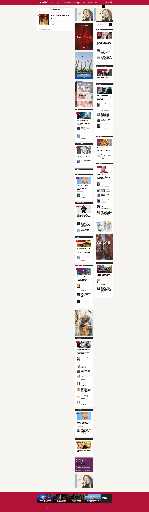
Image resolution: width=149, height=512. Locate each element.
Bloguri (84, 2)
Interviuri (99, 33)
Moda (40, 15)
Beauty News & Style (80, 206)
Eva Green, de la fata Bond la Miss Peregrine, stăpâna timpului (106, 125)
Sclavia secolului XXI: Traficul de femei (45, 501)
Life (77, 178)
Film (98, 87)
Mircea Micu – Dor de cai (93, 500)
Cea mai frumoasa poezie (101, 69)
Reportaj (39, 495)
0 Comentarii (50, 29)
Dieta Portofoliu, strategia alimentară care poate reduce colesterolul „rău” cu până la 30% (103, 149)
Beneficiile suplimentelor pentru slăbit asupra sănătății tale (106, 155)
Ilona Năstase (100, 100)
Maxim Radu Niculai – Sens (102, 77)
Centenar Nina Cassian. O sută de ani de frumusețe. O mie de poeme (86, 376)
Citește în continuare (54, 26)
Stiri (70, 495)
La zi (74, 2)
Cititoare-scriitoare (80, 442)
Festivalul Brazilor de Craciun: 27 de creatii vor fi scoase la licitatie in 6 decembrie (60, 16)
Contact (95, 2)
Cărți (78, 341)
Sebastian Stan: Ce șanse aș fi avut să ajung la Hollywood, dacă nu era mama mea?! (106, 114)
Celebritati (53, 2)
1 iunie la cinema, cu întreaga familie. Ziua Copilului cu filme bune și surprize (86, 136)
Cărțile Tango (89, 2)
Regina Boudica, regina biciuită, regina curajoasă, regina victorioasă (86, 161)
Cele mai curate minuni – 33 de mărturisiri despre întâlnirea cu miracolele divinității (86, 402)
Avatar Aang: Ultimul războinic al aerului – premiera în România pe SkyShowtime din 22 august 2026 (83, 122)
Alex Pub (82, 197)
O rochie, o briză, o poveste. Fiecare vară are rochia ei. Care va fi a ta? (86, 195)
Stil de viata (63, 2)
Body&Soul (69, 2)
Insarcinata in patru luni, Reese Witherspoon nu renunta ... (77, 501)
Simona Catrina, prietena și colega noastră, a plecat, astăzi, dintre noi (106, 183)
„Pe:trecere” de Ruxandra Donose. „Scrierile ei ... (61, 501)
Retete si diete (99, 140)
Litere (58, 2)
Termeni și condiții (69, 508)
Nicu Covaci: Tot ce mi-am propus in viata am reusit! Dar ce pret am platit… (106, 206)
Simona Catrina (104, 202)
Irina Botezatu (104, 128)
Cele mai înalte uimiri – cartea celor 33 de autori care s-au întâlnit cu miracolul (86, 383)
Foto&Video (78, 2)
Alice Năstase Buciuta (84, 297)
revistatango (79, 124)
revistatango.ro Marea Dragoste (106, 191)
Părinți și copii (79, 240)
